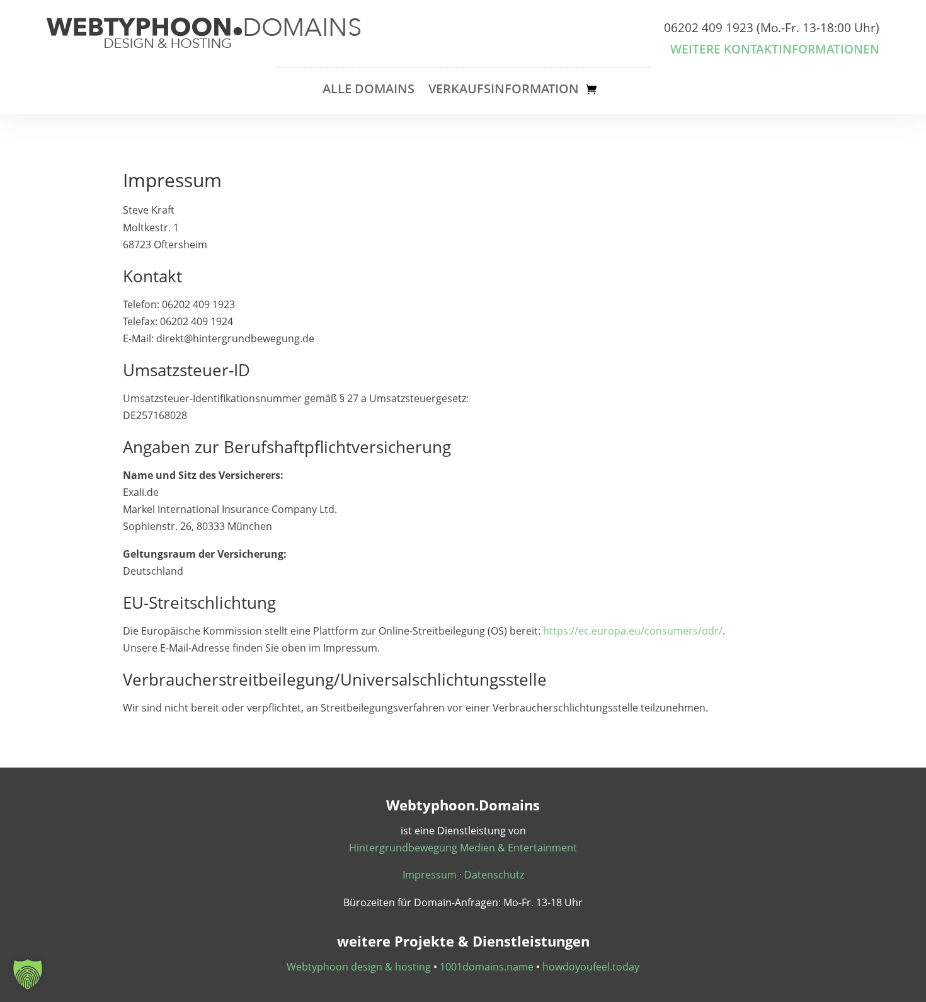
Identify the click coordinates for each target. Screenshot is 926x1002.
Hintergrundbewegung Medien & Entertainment (463, 848)
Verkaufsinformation (503, 90)
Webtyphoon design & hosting (359, 967)
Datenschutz (494, 875)
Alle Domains (368, 90)
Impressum (430, 875)
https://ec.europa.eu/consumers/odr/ (633, 631)
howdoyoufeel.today (590, 967)
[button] (27, 974)
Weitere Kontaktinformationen (774, 49)
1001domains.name (487, 967)
